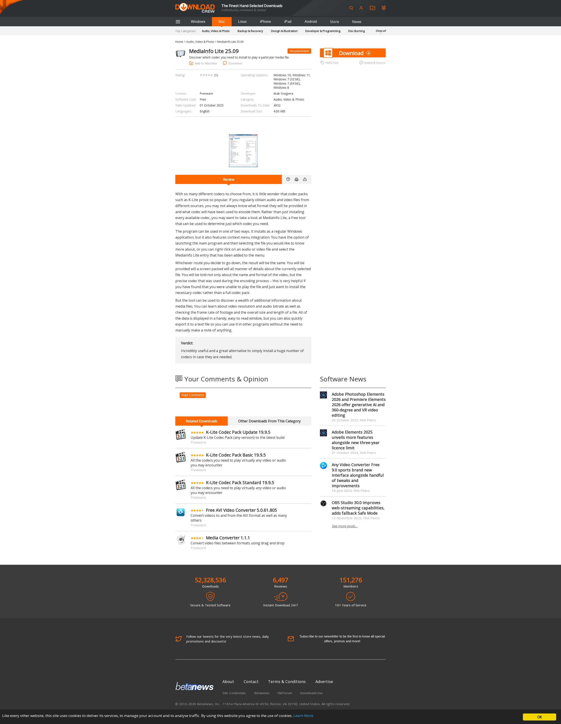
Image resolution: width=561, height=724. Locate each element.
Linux (242, 21)
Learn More (303, 715)
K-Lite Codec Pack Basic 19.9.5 (236, 455)
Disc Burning (356, 31)
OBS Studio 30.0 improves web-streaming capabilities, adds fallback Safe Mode (358, 508)
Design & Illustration (284, 31)
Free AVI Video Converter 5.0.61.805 (241, 510)
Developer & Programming (322, 31)
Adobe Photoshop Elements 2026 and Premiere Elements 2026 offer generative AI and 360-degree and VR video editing (359, 404)
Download (351, 53)
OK (539, 717)
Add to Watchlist (206, 63)
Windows (198, 21)
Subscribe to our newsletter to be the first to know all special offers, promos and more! (342, 638)
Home (179, 42)
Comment (235, 63)
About (228, 681)
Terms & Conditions (287, 681)
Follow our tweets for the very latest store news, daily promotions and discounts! (227, 638)
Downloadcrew (311, 693)
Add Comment (192, 395)
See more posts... (345, 526)
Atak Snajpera (283, 93)
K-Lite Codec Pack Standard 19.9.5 (240, 482)
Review (228, 179)
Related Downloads (201, 421)
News (356, 21)
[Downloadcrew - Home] (195, 8)
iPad (287, 21)
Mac (221, 21)
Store (334, 21)
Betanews (262, 693)
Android (311, 21)
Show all (381, 31)
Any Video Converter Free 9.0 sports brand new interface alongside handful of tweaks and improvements (358, 475)
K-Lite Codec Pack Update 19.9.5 (238, 432)
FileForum (284, 693)
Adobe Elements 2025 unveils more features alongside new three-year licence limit (356, 439)
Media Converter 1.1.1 (228, 538)
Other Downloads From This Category (269, 421)
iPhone (265, 21)
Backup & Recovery (250, 31)
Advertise (324, 681)
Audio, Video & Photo (216, 31)
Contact (251, 681)
